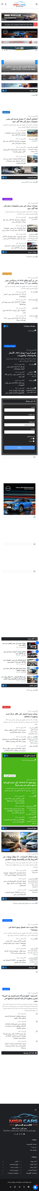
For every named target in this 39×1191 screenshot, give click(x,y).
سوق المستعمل (32, 828)
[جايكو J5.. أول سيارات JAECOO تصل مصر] (35, 309)
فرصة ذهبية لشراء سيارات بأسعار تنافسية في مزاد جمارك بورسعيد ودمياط (15, 1046)
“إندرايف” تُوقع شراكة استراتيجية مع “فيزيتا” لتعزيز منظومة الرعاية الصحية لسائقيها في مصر (20, 998)
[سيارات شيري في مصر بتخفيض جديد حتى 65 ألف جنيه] (32, 645)
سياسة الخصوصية (31, 1144)
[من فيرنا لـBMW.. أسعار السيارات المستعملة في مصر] (32, 892)
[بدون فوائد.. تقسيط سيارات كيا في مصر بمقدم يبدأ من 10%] (32, 952)
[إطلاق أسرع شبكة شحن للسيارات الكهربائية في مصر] (31, 820)
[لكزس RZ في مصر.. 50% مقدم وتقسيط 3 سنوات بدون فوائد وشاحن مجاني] (33, 797)
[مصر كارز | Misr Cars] (19, 4)
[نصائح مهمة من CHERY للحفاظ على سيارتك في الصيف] (32, 961)
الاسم (32, 407)
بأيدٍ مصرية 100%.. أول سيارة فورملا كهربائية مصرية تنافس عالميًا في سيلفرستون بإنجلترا (14, 1036)
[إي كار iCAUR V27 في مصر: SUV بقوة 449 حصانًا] (32, 318)
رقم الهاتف (31, 414)
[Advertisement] (19, 617)
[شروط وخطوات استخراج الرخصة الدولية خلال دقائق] (37, 1014)
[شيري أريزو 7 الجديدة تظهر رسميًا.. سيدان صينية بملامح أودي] (32, 731)
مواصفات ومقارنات (29, 326)
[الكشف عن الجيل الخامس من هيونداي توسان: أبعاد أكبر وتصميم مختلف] (32, 740)
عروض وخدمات (32, 898)
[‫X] (22, 1134)
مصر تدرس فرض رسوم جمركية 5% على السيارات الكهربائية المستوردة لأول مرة (14, 810)
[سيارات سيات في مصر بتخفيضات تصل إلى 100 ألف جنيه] (32, 133)
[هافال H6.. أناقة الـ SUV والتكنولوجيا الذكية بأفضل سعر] (31, 390)
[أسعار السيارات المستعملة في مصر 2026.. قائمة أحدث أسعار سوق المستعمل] (32, 883)
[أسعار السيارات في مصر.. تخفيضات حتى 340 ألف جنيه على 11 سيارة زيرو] (19, 62)
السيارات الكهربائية (29, 755)
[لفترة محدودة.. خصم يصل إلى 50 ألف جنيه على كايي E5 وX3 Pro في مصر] (32, 237)
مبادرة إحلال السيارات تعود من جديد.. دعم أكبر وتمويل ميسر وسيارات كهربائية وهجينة (14, 161)
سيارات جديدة (32, 252)
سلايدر (16, 1161)
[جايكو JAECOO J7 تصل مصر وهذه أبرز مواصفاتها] (32, 302)
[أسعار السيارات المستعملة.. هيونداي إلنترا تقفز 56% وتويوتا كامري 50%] (32, 873)
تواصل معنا (33, 1150)
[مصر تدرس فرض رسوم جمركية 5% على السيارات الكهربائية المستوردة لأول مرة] (31, 810)
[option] (19, 62)
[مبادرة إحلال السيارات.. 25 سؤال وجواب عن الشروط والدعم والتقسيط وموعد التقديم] (32, 679)
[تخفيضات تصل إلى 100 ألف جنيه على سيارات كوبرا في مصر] (32, 141)
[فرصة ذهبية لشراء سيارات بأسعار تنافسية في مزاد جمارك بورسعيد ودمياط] (37, 1041)
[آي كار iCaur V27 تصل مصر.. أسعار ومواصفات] (34, 293)
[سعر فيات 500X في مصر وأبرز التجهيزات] (32, 382)
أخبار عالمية (33, 685)
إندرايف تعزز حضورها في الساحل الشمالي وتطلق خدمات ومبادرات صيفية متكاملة (15, 1026)
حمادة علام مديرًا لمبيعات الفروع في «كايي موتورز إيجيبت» (17, 24)
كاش (31, 438)
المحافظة (31, 422)
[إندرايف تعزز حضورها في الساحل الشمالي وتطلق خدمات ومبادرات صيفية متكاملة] (37, 1022)
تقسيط (31, 441)
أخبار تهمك (32, 967)
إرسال (19, 447)
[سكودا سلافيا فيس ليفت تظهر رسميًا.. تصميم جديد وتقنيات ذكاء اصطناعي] (33, 748)
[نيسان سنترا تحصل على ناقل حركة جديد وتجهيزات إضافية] (32, 671)
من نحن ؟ (33, 1147)
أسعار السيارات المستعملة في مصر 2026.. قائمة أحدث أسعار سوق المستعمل (15, 883)
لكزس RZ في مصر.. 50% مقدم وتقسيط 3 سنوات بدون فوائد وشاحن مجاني (14, 801)
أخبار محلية (33, 90)
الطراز (32, 429)
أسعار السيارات (32, 177)
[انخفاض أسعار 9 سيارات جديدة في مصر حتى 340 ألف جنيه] (32, 245)
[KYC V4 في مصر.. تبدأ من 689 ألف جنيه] (31, 374)
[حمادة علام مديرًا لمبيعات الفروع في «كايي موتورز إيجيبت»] (32, 150)
